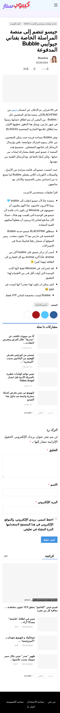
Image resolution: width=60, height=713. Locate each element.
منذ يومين (28, 385)
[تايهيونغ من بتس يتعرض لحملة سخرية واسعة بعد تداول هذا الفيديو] (48, 398)
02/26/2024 (42, 62)
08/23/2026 (27, 626)
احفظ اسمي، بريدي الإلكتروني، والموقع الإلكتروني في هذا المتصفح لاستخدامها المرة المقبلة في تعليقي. (28, 524)
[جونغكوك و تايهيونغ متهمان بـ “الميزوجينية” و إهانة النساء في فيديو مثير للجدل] (48, 643)
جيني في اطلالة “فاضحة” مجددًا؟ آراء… (21, 620)
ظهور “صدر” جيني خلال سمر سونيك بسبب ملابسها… (19, 657)
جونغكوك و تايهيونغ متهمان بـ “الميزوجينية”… (20, 639)
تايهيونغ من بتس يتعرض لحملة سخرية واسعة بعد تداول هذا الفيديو (18, 396)
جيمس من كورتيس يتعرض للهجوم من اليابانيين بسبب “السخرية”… (20, 358)
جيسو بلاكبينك (41, 304)
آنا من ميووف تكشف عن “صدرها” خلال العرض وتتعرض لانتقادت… (18, 339)
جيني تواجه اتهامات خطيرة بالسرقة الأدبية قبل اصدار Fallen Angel (20, 377)
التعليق (52, 450)
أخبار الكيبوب (15, 23)
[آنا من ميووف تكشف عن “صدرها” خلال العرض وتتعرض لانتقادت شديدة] (48, 341)
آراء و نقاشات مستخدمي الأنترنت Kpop (40, 23)
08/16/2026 (27, 663)
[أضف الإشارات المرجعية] (19, 68)
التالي (40, 412)
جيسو (15, 110)
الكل (6, 555)
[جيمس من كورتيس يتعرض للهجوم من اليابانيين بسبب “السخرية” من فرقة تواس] (48, 360)
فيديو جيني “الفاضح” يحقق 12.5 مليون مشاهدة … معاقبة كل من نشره (31, 608)
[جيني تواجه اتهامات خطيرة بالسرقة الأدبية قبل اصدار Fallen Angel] (48, 379)
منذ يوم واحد (27, 347)
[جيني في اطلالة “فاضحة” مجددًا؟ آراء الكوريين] (48, 624)
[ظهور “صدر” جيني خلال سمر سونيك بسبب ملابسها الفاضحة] (48, 661)
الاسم (53, 484)
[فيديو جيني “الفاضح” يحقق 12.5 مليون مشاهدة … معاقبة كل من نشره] (30, 583)
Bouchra (43, 58)
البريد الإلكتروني (46, 502)
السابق (50, 412)
